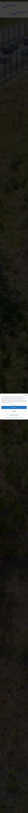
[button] (26, 395)
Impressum (21, 417)
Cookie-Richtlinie (8, 417)
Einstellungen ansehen (14, 415)
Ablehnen (14, 411)
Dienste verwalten (14, 404)
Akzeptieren (14, 407)
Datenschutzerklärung (15, 417)
